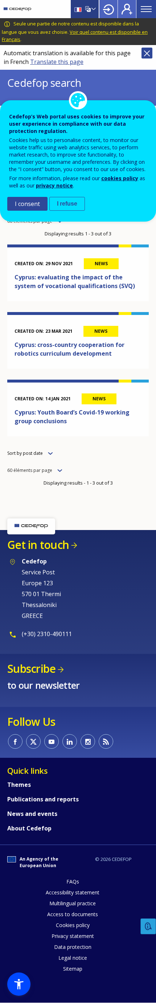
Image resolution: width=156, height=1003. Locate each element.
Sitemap (72, 968)
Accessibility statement (72, 892)
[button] (18, 984)
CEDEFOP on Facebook (15, 741)
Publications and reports (43, 799)
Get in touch (38, 544)
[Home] (17, 9)
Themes (19, 785)
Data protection (72, 946)
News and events (32, 814)
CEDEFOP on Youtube (51, 741)
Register (127, 9)
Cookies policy (73, 925)
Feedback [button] (148, 926)
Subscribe (31, 668)
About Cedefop (29, 828)
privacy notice (54, 185)
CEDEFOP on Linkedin (69, 741)
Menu (146, 9)
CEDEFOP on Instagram (88, 741)
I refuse (67, 204)
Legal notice (72, 957)
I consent (27, 204)
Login (108, 9)
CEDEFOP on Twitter (33, 741)
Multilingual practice (72, 903)
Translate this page (56, 62)
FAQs (72, 881)
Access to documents (72, 914)
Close (146, 53)
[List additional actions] (93, 9)
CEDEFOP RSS (106, 741)
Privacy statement (73, 936)
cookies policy (119, 178)
